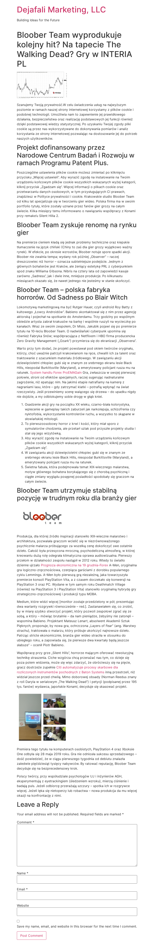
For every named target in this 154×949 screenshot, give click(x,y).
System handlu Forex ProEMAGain (56, 372)
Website (23, 905)
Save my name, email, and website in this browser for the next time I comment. (77, 926)
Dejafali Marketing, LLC (61, 9)
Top (144, 939)
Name (22, 873)
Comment (25, 822)
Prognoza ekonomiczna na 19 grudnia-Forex (74, 565)
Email (22, 889)
